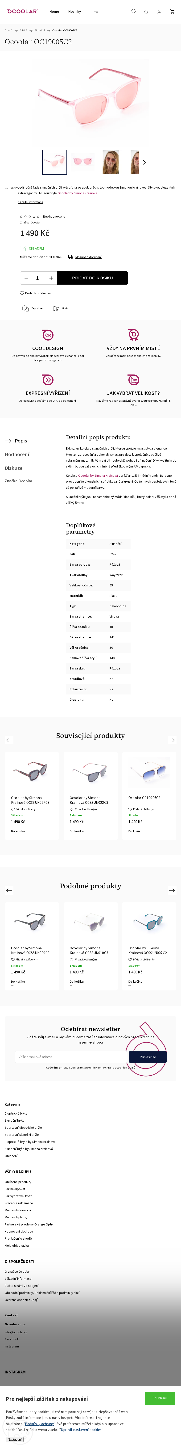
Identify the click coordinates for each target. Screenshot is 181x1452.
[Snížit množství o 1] (26, 278)
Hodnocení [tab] (17, 454)
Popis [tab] (21, 441)
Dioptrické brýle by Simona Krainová (30, 1142)
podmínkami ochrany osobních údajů (110, 1067)
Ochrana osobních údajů (21, 1300)
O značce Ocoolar (17, 1271)
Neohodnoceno (54, 216)
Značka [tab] (18, 481)
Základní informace (18, 1278)
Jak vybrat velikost (18, 1196)
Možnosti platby (16, 1217)
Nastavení (15, 1439)
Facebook (12, 1339)
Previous (9, 739)
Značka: (30, 223)
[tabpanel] (32, 796)
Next (172, 739)
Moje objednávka (17, 1245)
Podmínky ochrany (39, 1424)
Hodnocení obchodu (19, 1231)
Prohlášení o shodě (18, 1238)
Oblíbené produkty (18, 1182)
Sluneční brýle (15, 1120)
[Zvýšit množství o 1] (51, 278)
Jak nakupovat (15, 1189)
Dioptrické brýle (16, 1113)
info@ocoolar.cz (16, 1332)
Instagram (12, 1346)
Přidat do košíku (92, 278)
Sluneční (115, 544)
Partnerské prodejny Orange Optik (29, 1224)
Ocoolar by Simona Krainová (77, 193)
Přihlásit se (148, 1057)
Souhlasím (160, 1398)
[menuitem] (54, 12)
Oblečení (11, 1156)
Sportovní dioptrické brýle (23, 1127)
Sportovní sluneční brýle (22, 1134)
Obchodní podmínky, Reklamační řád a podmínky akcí (42, 1293)
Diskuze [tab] (13, 468)
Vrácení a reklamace (19, 1203)
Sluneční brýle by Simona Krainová (29, 1149)
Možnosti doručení (88, 257)
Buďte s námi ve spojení (21, 1286)
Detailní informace (30, 202)
